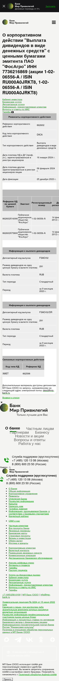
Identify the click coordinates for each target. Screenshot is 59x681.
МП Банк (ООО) (30, 594)
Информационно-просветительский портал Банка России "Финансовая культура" (28, 626)
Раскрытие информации (21, 501)
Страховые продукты (19, 535)
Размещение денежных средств (25, 552)
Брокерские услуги (12, 101)
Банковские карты (18, 533)
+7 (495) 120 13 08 (24, 460)
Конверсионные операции (22, 555)
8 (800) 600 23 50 (23, 464)
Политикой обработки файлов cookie (38, 674)
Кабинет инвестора (12, 99)
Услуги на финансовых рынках (24, 574)
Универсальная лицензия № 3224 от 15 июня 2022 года (28, 603)
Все (19, 528)
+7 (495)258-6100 (11, 594)
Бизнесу (42, 432)
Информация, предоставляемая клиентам (24, 106)
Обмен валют (16, 540)
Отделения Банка (18, 498)
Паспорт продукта (18, 570)
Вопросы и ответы (29, 439)
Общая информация (19, 490)
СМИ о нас (14, 520)
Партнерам (19, 432)
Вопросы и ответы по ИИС (16, 109)
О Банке (13, 488)
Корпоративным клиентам (22, 547)
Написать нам (16, 506)
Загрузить (50, 6)
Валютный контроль (19, 550)
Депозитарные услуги (13, 104)
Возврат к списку (11, 397)
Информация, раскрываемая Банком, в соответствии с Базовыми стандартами (29, 512)
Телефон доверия (18, 508)
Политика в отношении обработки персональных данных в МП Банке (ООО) (27, 631)
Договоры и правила (19, 565)
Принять (7, 679)
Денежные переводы (19, 530)
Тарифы (6, 111)
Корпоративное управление (23, 493)
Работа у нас (29, 443)
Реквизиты (14, 495)
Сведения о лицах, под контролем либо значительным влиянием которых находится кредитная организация (25, 609)
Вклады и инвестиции (20, 538)
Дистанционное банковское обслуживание (30, 557)
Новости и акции (29, 435)
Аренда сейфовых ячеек (21, 562)
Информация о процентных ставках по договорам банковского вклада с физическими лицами (28, 621)
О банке (12, 428)
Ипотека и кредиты (18, 543)
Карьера (13, 503)
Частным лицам (40, 428)
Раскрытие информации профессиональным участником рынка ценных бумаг (25, 615)
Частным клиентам (18, 525)
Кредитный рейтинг (19, 516)
